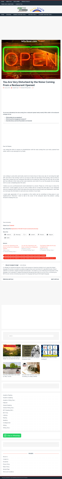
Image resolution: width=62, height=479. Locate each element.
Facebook (11, 225)
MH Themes (24, 477)
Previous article (8, 279)
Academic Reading (7, 395)
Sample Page (6, 469)
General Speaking (7, 405)
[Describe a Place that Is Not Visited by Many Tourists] (12, 368)
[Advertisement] (31, 28)
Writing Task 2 (32, 14)
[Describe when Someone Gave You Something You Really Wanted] (31, 368)
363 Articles (23, 265)
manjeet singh (15, 87)
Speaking (8, 14)
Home (2, 1)
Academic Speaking (8, 397)
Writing (5, 425)
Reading (5, 417)
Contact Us (19, 4)
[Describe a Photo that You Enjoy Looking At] (50, 351)
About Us (8, 1)
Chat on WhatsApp (13, 435)
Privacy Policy (26, 1)
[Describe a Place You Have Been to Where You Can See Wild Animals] (12, 350)
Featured (5, 402)
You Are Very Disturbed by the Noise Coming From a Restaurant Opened (11, 247)
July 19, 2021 (7, 87)
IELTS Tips (5, 412)
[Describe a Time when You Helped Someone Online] (31, 351)
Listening (5, 415)
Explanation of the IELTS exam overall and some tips (24, 228)
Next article (55, 279)
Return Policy (6, 466)
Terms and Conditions (7, 4)
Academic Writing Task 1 (45, 14)
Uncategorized (6, 422)
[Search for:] (31, 336)
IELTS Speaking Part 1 (8, 410)
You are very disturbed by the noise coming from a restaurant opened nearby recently (30, 258)
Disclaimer (17, 1)
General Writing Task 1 (19, 14)
